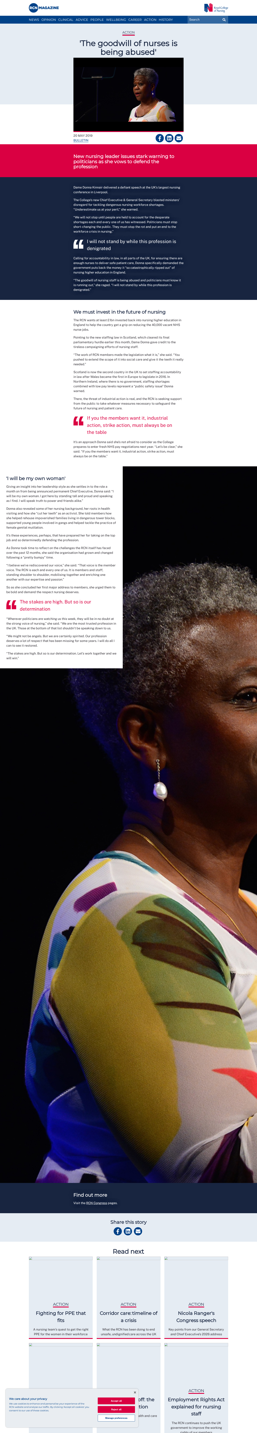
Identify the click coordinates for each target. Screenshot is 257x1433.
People (97, 20)
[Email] (179, 138)
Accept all (116, 1401)
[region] (72, 1408)
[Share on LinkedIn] (169, 138)
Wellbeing (116, 20)
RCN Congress (96, 1203)
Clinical (65, 20)
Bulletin (80, 140)
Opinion (48, 20)
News (34, 20)
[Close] (135, 1392)
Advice (82, 20)
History (166, 20)
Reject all (116, 1409)
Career (135, 20)
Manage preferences (116, 1418)
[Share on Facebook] (160, 138)
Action (150, 20)
